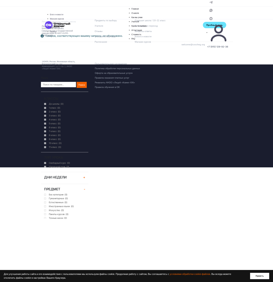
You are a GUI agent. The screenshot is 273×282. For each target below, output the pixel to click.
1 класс (54, 107)
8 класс (55, 135)
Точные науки (58, 218)
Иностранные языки (61, 206)
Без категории (58, 194)
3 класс (55, 115)
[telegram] (211, 2)
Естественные (58, 202)
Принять (260, 276)
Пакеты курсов (58, 214)
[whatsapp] (211, 10)
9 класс (55, 139)
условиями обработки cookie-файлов (190, 274)
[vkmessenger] (211, 18)
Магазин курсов (57, 19)
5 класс (54, 123)
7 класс (54, 131)
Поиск (81, 84)
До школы (56, 103)
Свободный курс (59, 163)
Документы (55, 27)
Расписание (55, 23)
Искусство (56, 210)
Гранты (53, 32)
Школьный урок (59, 166)
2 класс (55, 111)
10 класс (55, 143)
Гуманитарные (58, 198)
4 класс (55, 119)
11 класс (55, 147)
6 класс (55, 127)
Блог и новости (56, 14)
